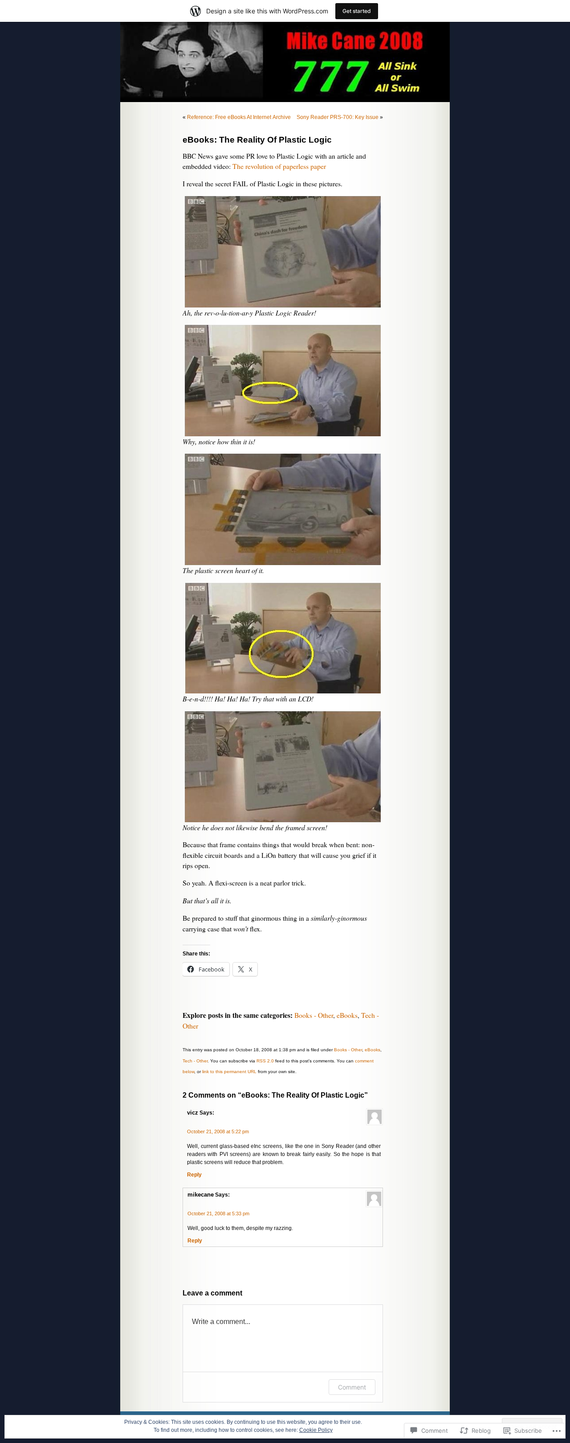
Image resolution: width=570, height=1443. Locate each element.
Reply (194, 1175)
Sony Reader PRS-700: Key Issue (338, 117)
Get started (356, 11)
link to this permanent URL (229, 1071)
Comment (352, 1387)
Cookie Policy (316, 1430)
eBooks (347, 1015)
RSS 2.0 (265, 1060)
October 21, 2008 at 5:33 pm (218, 1213)
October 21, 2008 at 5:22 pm (218, 1131)
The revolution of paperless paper (279, 166)
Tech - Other (195, 1060)
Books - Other (313, 1015)
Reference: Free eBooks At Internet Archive (239, 117)
